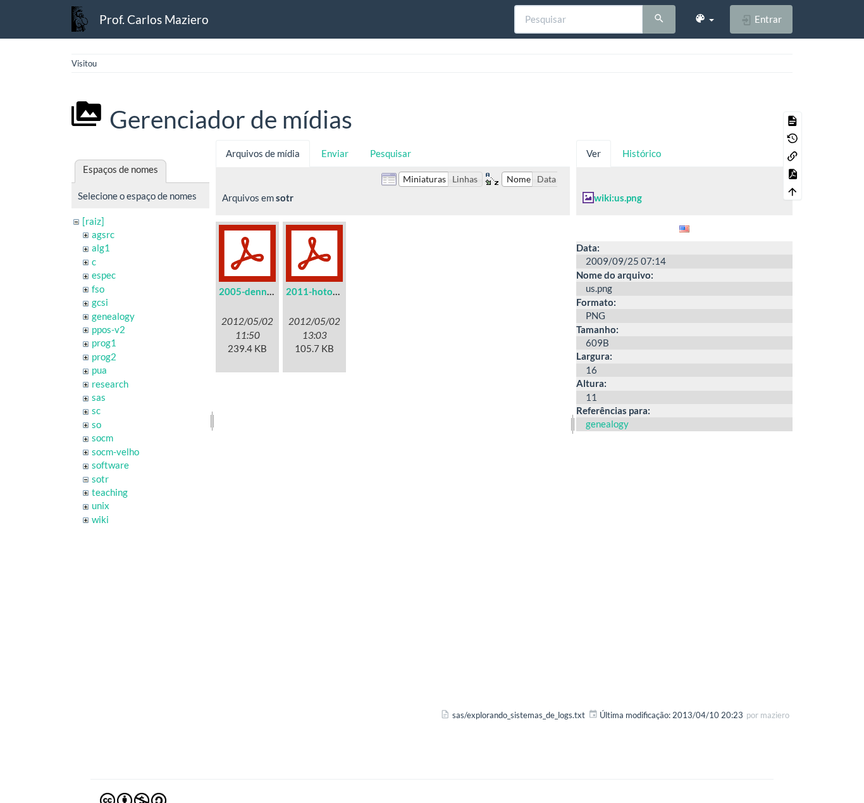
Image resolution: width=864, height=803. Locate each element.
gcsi (100, 302)
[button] (704, 19)
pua (99, 370)
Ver (593, 153)
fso (98, 288)
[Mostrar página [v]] (792, 120)
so (96, 424)
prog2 (104, 356)
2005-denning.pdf (257, 291)
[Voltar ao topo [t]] (792, 191)
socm (102, 437)
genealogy (113, 316)
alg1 (101, 247)
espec (104, 275)
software (110, 465)
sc (96, 410)
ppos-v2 (108, 329)
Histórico (641, 153)
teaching (110, 492)
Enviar (335, 153)
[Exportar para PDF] (792, 173)
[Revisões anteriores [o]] (792, 138)
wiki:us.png (618, 197)
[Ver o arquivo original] (684, 228)
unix (100, 505)
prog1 (104, 342)
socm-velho (115, 451)
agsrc (103, 234)
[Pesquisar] (659, 19)
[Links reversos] (792, 156)
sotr (100, 478)
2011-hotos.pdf (319, 291)
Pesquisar (390, 153)
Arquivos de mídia (263, 153)
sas (99, 397)
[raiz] (93, 221)
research (110, 383)
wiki (100, 519)
